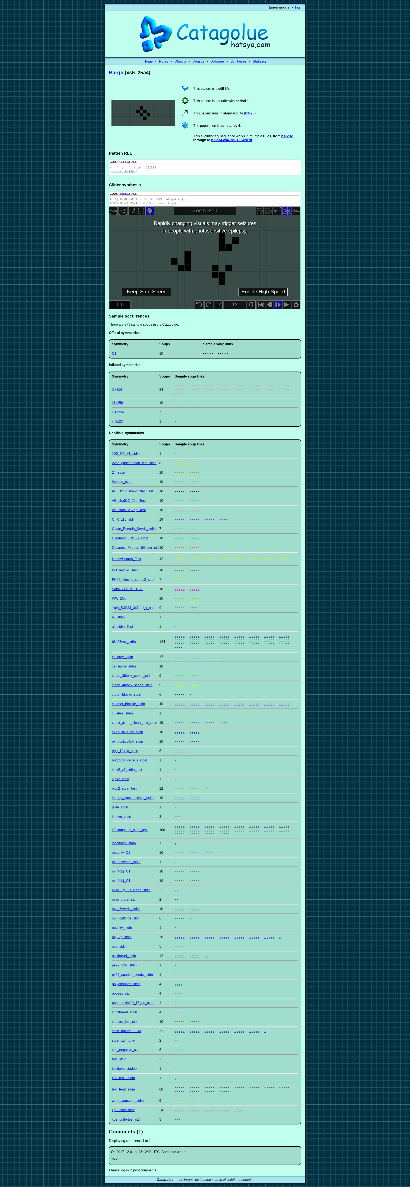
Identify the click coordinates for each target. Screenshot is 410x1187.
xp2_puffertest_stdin (127, 1119)
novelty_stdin (122, 927)
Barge (116, 72)
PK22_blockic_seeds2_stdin (133, 579)
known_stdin (121, 816)
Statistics (259, 61)
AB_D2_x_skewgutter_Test (132, 491)
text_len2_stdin (123, 1089)
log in (299, 7)
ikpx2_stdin (120, 779)
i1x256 (117, 389)
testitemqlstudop (124, 1068)
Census (198, 61)
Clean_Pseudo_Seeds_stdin (134, 529)
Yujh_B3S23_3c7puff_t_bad (133, 608)
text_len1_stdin (123, 1078)
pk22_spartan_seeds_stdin (132, 974)
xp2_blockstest (123, 1110)
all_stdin (118, 617)
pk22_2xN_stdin (124, 965)
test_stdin (119, 1059)
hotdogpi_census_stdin (129, 760)
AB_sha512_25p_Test (129, 500)
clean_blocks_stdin (126, 694)
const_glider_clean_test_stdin (134, 722)
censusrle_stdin (124, 666)
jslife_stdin (120, 807)
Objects (180, 61)
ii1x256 (117, 403)
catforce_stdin (122, 657)
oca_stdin (119, 946)
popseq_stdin (122, 993)
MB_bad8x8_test (125, 570)
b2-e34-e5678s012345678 (231, 140)
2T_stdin (118, 472)
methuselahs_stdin (126, 862)
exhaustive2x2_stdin (127, 732)
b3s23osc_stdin (124, 642)
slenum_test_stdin (125, 1021)
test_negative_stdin (126, 1050)
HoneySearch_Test (126, 559)
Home (148, 61)
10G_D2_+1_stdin (126, 453)
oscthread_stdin (124, 956)
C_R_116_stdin (124, 519)
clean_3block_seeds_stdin (132, 676)
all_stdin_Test (122, 626)
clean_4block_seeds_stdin (132, 685)
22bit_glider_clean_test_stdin (134, 463)
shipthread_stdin (124, 1012)
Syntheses (238, 61)
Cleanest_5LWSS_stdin (130, 538)
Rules (163, 61)
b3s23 (250, 113)
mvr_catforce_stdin (126, 918)
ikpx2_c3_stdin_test (127, 769)
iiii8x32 (117, 421)
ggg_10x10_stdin (125, 751)
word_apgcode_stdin (128, 1100)
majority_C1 (121, 852)
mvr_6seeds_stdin (126, 909)
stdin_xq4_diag (123, 1040)
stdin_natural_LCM (126, 1031)
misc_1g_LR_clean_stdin (131, 890)
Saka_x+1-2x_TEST (127, 589)
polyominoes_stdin (126, 984)
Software (217, 61)
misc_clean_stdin (125, 899)
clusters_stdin (122, 713)
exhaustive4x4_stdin (127, 741)
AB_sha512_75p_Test (129, 510)
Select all (128, 162)
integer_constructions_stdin (133, 798)
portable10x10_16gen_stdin (133, 1003)
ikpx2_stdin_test (124, 788)
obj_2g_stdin (122, 937)
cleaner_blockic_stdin (128, 704)
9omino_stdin (122, 482)
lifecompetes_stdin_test (130, 830)
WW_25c (119, 598)
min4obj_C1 (121, 871)
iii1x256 (118, 412)
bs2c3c (287, 136)
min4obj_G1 (121, 881)
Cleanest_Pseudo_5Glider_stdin (136, 547)
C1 (114, 353)
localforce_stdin (124, 843)
